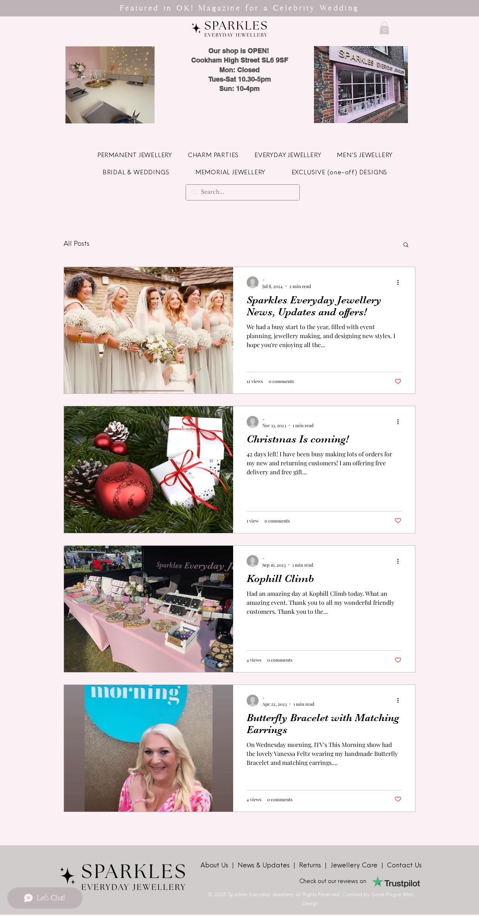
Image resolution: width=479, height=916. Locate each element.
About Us (215, 865)
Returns (312, 865)
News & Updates (265, 865)
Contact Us (404, 865)
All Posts (76, 244)
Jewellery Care (354, 865)
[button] (384, 28)
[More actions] (400, 282)
